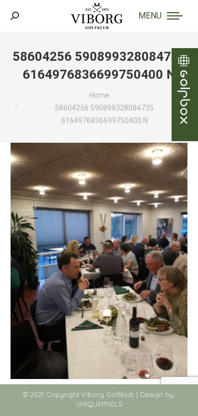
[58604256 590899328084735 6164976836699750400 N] (99, 261)
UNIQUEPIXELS (99, 404)
